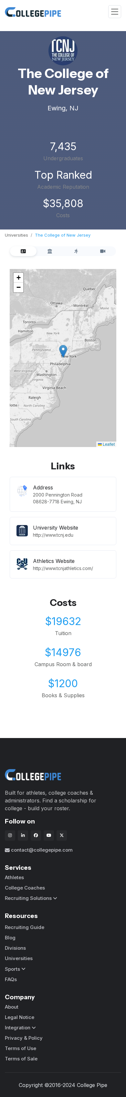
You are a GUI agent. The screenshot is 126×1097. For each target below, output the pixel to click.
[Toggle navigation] (114, 11)
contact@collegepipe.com (42, 850)
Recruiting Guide (24, 927)
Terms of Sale (21, 1059)
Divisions (15, 948)
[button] (63, 351)
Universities (16, 235)
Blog (10, 938)
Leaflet (108, 444)
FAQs (11, 979)
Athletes (14, 877)
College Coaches (25, 888)
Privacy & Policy (24, 1038)
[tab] (23, 251)
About (11, 1007)
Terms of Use (20, 1048)
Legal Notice (19, 1017)
